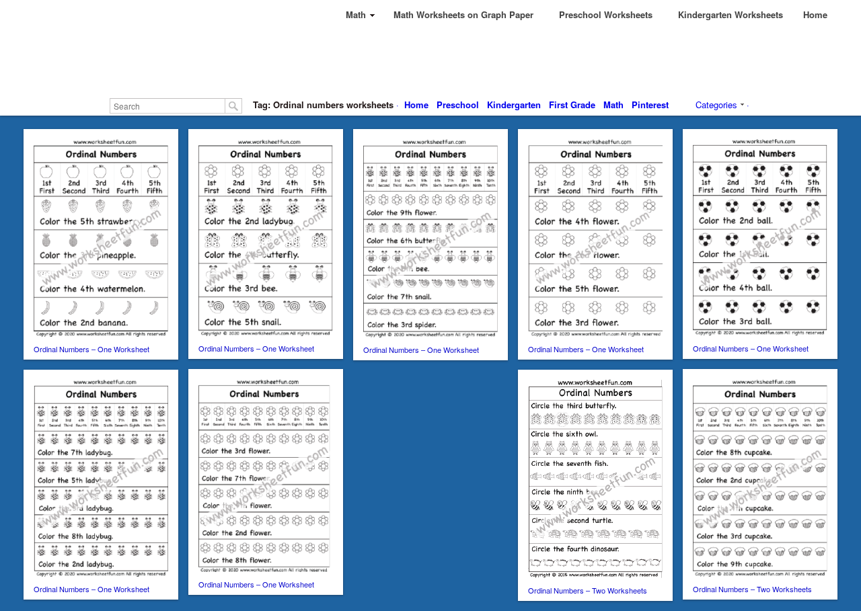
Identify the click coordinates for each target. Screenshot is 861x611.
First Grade (572, 104)
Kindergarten (514, 104)
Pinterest (650, 104)
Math (613, 104)
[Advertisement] (430, 60)
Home (416, 104)
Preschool (458, 104)
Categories (716, 104)
